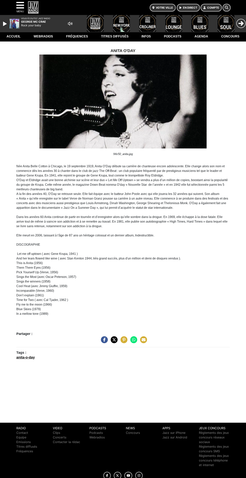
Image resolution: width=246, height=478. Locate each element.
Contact (22, 433)
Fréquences (77, 36)
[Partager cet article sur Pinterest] (123, 341)
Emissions (23, 442)
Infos (146, 36)
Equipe (21, 437)
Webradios (43, 36)
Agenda (201, 36)
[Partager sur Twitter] (113, 341)
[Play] (5, 24)
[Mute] (70, 24)
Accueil (14, 36)
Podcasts (172, 36)
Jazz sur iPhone (173, 433)
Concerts (59, 437)
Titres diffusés (115, 36)
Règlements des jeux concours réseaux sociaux (214, 437)
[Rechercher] (227, 8)
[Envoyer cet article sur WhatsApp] (132, 341)
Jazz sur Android (174, 437)
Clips (56, 433)
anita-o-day (25, 357)
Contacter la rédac (66, 442)
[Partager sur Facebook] (103, 341)
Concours (230, 36)
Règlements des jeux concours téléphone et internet (214, 460)
